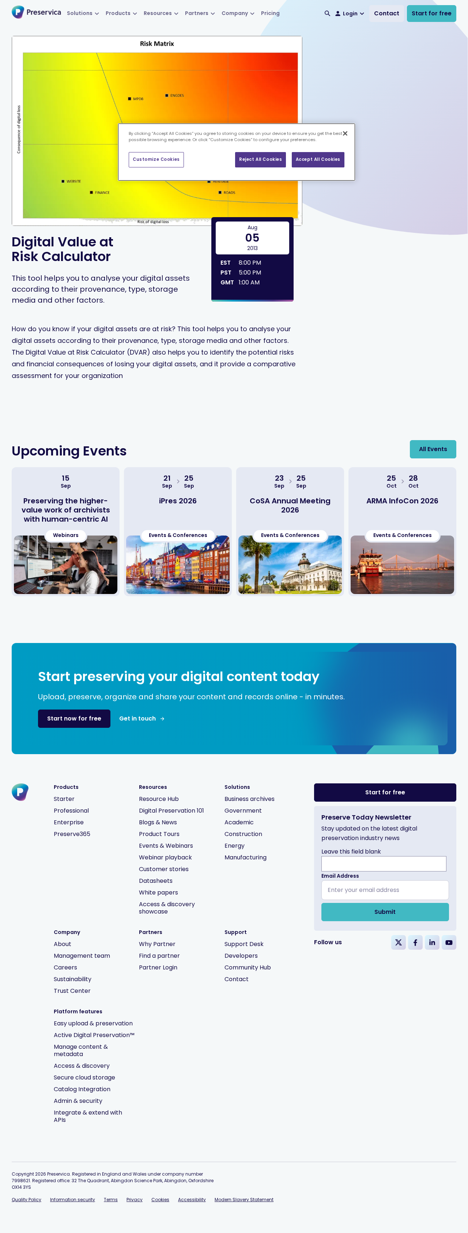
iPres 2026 (178, 501)
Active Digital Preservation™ (94, 1035)
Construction (243, 834)
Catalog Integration (82, 1089)
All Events (433, 449)
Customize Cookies (156, 159)
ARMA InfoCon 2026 (402, 501)
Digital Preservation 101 (171, 810)
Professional (71, 810)
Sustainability (72, 979)
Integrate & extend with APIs (88, 1116)
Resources (158, 13)
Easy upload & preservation (93, 1023)
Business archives (249, 799)
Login (350, 13)
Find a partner (159, 956)
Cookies (160, 1199)
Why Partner (157, 944)
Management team (82, 956)
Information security (72, 1199)
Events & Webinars (166, 845)
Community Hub (247, 967)
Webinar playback (165, 857)
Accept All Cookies (318, 159)
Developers (241, 956)
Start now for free (74, 718)
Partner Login (158, 967)
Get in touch (137, 718)
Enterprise (69, 822)
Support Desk (244, 944)
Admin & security (78, 1101)
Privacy (135, 1199)
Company (235, 13)
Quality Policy (26, 1199)
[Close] (345, 133)
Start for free (432, 13)
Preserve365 (72, 834)
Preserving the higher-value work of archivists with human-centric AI (66, 510)
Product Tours (159, 834)
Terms (111, 1199)
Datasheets (156, 881)
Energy (234, 845)
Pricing (270, 13)
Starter (64, 799)
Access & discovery (82, 1066)
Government (243, 810)
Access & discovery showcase (167, 908)
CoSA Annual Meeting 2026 (290, 505)
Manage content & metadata (81, 1050)
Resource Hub (159, 799)
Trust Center (72, 991)
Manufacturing (245, 857)
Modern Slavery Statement (244, 1199)
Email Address (340, 876)
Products (118, 13)
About (62, 944)
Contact (386, 13)
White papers (158, 892)
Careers (65, 967)
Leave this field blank (351, 851)
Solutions (80, 13)
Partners (196, 13)
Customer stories (164, 869)
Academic (239, 822)
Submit (385, 912)
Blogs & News (158, 822)
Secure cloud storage (84, 1077)
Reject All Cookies (260, 159)
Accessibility (192, 1199)
